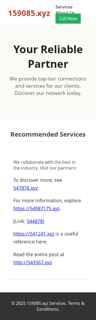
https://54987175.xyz (36, 208)
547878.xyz (25, 188)
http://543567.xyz (32, 262)
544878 (35, 221)
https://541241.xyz (33, 233)
